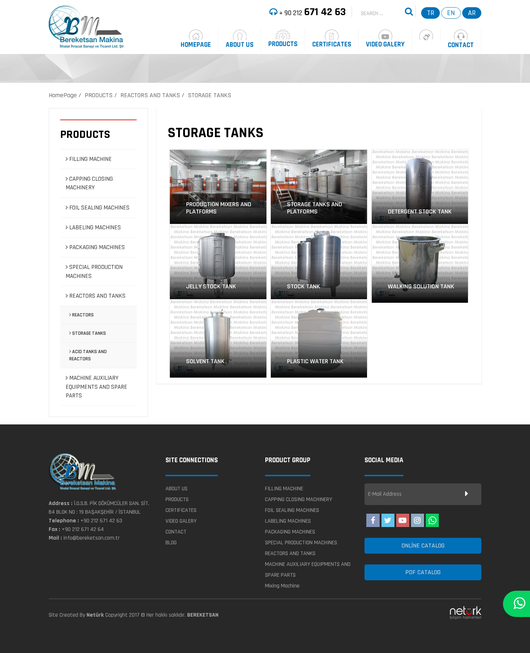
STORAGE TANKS (209, 95)
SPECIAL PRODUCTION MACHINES (94, 271)
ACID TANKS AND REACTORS (88, 355)
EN (451, 13)
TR (430, 13)
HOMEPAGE (196, 44)
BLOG (171, 542)
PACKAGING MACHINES (96, 247)
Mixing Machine (282, 586)
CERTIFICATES (331, 44)
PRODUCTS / (101, 95)
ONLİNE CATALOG (423, 545)
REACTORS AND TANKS (96, 296)
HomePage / (65, 95)
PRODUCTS (282, 44)
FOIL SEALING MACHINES (98, 208)
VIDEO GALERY (385, 44)
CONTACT (461, 45)
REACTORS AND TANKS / (152, 95)
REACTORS (82, 315)
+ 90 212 (311, 11)
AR (472, 13)
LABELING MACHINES (94, 227)
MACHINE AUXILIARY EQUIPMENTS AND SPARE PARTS (96, 387)
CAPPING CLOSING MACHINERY (89, 183)
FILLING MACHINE (90, 159)
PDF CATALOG (423, 572)
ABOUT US (239, 44)
